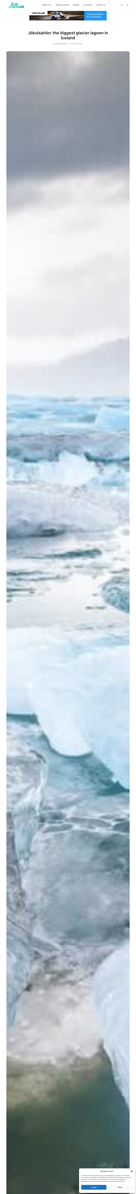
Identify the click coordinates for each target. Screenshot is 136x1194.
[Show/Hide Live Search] (122, 5)
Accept (94, 1187)
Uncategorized (61, 44)
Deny (120, 1187)
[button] (132, 1171)
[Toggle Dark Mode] (127, 5)
